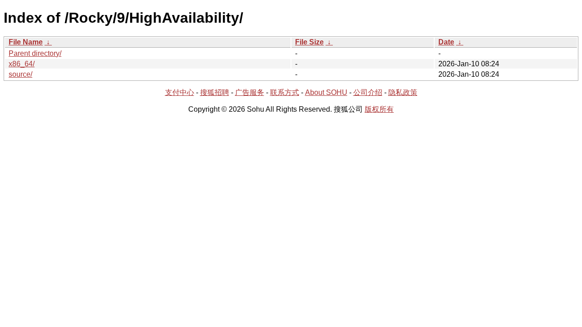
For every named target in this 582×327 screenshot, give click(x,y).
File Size (309, 42)
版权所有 (379, 109)
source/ (20, 74)
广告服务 (249, 92)
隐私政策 (402, 92)
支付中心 (179, 92)
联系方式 (284, 92)
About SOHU (326, 92)
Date (446, 42)
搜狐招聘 (214, 92)
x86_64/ (22, 64)
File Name (26, 42)
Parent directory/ (35, 53)
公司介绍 (367, 92)
